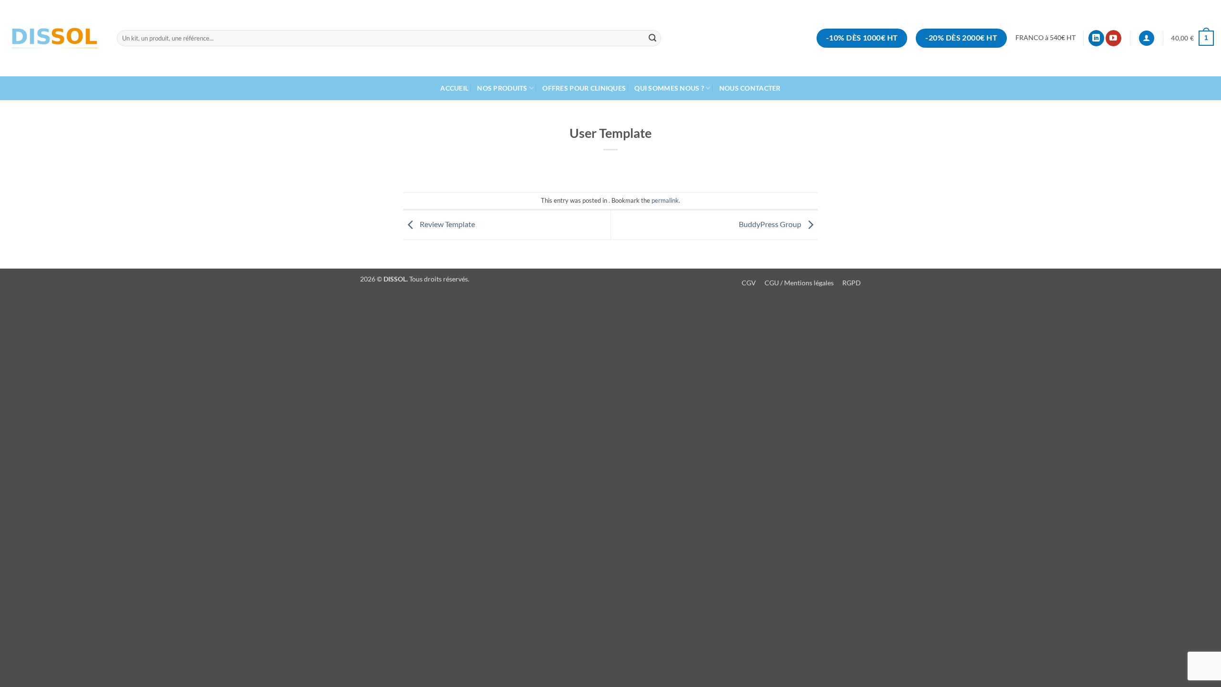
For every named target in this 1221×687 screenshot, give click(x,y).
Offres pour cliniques (584, 88)
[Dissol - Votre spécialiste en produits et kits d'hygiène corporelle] (55, 38)
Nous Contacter (750, 88)
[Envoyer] (652, 38)
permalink (665, 200)
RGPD (851, 283)
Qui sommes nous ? (669, 88)
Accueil (454, 88)
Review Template (446, 224)
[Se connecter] (1146, 38)
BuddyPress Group (771, 224)
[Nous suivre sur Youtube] (1113, 38)
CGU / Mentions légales (800, 283)
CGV (749, 283)
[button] (1192, 38)
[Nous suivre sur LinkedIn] (1096, 38)
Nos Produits (502, 88)
